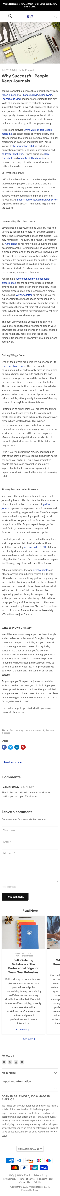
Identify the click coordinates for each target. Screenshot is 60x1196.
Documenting (16, 730)
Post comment (15, 896)
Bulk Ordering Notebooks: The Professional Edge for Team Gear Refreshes (23, 966)
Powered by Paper (30, 1190)
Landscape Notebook (34, 730)
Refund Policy (9, 1178)
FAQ (11, 1175)
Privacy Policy (40, 1175)
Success (6, 732)
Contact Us (24, 1182)
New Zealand (28, 1148)
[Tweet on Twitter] (10, 747)
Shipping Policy (46, 1178)
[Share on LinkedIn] (16, 747)
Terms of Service (28, 1178)
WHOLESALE (23, 1175)
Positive (50, 730)
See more (28, 1039)
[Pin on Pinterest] (23, 747)
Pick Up (37, 1182)
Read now (22, 1029)
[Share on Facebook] (4, 747)
